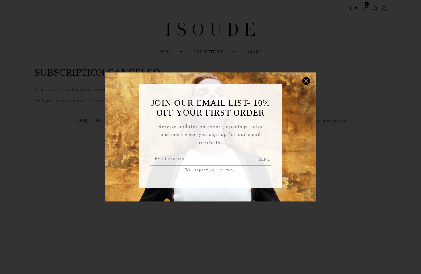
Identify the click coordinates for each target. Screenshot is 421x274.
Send (265, 159)
